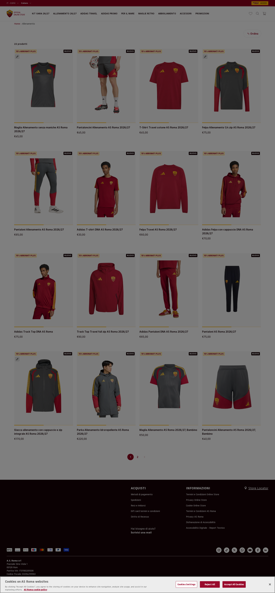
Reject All (210, 584)
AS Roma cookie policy (35, 589)
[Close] (269, 584)
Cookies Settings (186, 584)
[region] (137, 584)
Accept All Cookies (234, 584)
